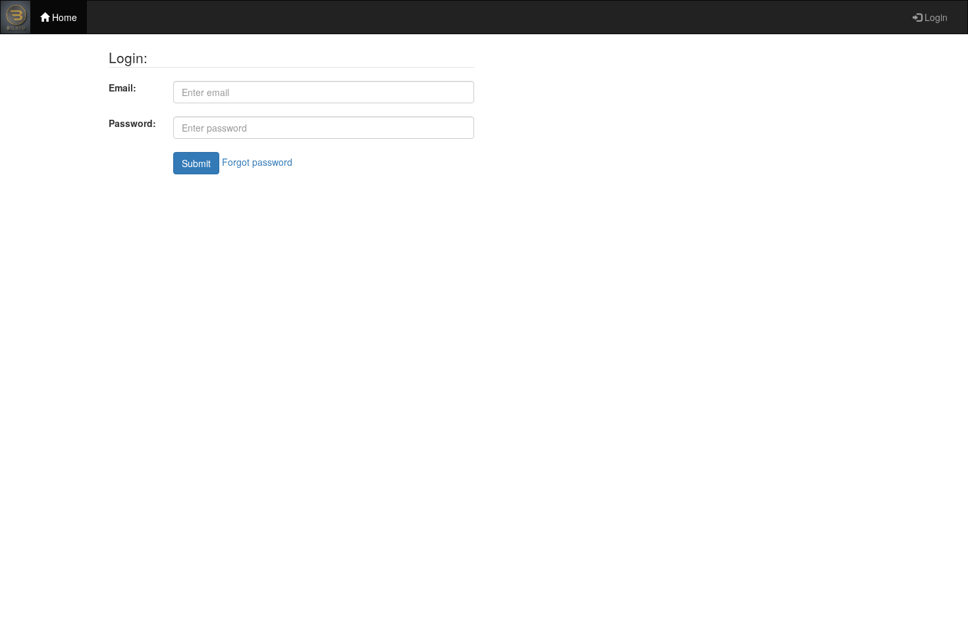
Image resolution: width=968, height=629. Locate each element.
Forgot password (257, 161)
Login (935, 17)
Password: (132, 123)
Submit (196, 163)
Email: (122, 87)
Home (63, 17)
